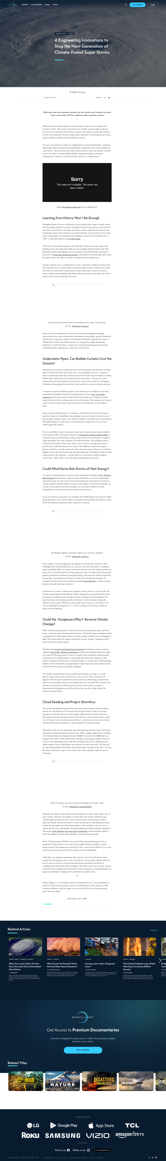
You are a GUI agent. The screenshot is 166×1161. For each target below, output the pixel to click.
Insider (88, 959)
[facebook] (105, 97)
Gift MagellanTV (48, 1158)
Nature (56, 959)
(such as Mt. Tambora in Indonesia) (64, 652)
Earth (71, 33)
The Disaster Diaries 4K (71, 207)
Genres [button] (47, 4)
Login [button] (152, 5)
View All (153, 930)
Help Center (85, 1158)
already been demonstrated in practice (69, 649)
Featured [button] (25, 4)
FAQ (56, 1158)
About (92, 1158)
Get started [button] (137, 5)
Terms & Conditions (74, 1158)
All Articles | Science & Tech (35, 210)
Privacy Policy (63, 1158)
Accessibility (99, 1158)
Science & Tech (61, 33)
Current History (27, 959)
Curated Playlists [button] (36, 4)
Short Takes (14, 959)
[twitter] (109, 97)
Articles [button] (55, 4)
